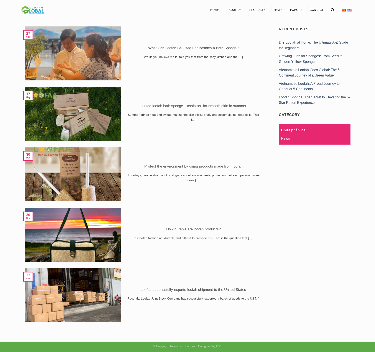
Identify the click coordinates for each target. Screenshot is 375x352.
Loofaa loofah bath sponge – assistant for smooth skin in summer (193, 106)
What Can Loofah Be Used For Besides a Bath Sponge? (193, 48)
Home (214, 9)
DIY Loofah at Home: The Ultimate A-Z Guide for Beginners (313, 45)
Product (256, 9)
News (278, 9)
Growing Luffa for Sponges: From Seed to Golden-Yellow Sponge (310, 59)
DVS (219, 346)
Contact (316, 9)
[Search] (332, 10)
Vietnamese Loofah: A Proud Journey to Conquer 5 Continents (309, 86)
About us (234, 9)
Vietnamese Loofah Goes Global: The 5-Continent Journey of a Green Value (310, 72)
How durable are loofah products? (193, 229)
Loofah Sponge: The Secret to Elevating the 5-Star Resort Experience (314, 100)
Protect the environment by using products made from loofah (193, 166)
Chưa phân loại (293, 130)
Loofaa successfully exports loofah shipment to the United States (193, 290)
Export (296, 9)
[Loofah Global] (32, 10)
